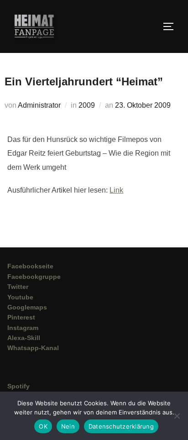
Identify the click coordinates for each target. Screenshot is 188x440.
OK (43, 426)
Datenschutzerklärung (121, 426)
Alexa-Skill (23, 337)
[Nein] (176, 415)
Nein (68, 426)
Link (116, 190)
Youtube (20, 297)
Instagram (22, 327)
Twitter (17, 286)
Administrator (39, 105)
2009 (86, 105)
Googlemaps (27, 307)
